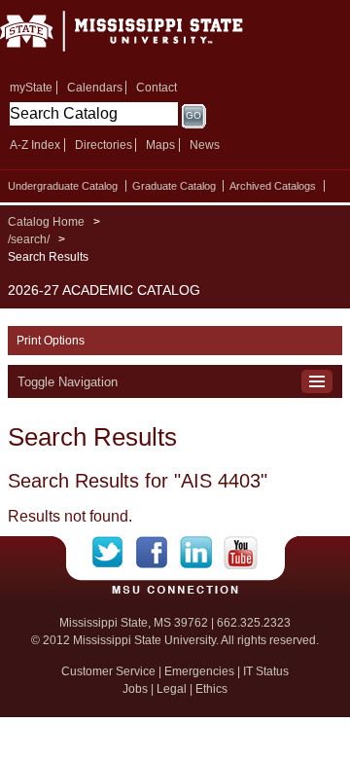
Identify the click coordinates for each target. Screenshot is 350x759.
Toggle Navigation (68, 382)
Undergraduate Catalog (63, 186)
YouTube (241, 552)
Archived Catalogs (272, 186)
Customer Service (108, 671)
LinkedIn (202, 552)
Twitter (114, 552)
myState (31, 87)
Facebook (158, 552)
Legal (172, 689)
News (205, 145)
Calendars (94, 87)
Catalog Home (46, 222)
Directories (103, 145)
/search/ (29, 239)
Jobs (135, 689)
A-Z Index (35, 145)
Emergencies (199, 671)
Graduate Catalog (174, 186)
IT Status (266, 671)
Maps (160, 145)
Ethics (211, 689)
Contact (156, 87)
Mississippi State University (146, 37)
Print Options (51, 340)
